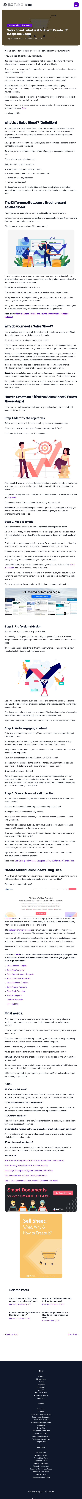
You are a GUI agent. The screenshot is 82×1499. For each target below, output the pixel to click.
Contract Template (15, 1000)
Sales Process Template (17, 966)
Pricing (41, 1382)
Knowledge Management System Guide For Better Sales (29, 1171)
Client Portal (41, 1425)
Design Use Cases (41, 1463)
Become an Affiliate (41, 1395)
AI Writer (41, 1412)
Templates (41, 1385)
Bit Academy (41, 1379)
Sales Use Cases (41, 1461)
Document (26, 25)
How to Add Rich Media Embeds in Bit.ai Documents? (57, 1299)
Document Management (41, 1436)
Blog (28, 5)
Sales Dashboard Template (18, 978)
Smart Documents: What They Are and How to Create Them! (23, 1299)
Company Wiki (41, 1442)
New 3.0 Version (41, 1393)
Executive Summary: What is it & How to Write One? (24, 1313)
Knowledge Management (41, 1439)
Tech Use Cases (41, 1455)
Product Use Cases (41, 1458)
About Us (41, 1390)
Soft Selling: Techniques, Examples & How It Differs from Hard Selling (44, 861)
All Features (41, 1409)
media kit (12, 497)
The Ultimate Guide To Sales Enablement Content (26, 1176)
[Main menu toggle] (76, 4)
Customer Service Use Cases (41, 1469)
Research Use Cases (41, 1472)
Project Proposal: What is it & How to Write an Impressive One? (56, 1315)
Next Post (73, 1334)
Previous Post (10, 1334)
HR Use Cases (41, 1474)
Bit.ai (24, 108)
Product (41, 1376)
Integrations (41, 1387)
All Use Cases (41, 1452)
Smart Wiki (41, 1428)
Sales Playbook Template (17, 983)
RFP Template (13, 1004)
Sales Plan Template (15, 970)
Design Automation (41, 1433)
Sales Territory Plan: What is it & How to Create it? (26, 1166)
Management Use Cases (41, 1477)
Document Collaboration (41, 1417)
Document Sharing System (41, 1423)
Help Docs (41, 1398)
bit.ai (18, 954)
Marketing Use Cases (41, 1466)
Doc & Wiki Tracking (41, 1420)
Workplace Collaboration (41, 1431)
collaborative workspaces (20, 930)
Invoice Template (14, 995)
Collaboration (14, 25)
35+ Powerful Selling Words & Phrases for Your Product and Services (34, 1160)
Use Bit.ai (9, 918)
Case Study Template (16, 991)
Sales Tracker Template (17, 987)
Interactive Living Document (41, 1414)
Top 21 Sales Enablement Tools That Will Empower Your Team (31, 1181)
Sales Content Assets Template (20, 974)
